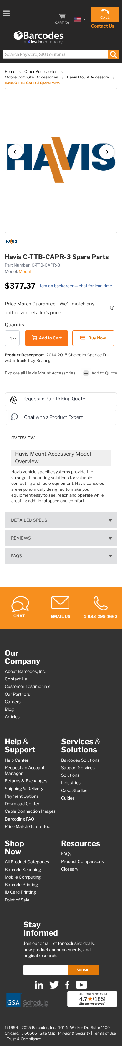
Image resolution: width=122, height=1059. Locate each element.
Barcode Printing (21, 884)
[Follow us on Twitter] (54, 987)
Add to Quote (104, 372)
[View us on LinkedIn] (39, 987)
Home (10, 71)
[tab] (61, 435)
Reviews (21, 537)
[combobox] (60, 54)
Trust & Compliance (24, 1039)
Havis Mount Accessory (88, 77)
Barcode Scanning (23, 869)
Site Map (47, 1033)
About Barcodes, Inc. (25, 671)
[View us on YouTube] (81, 987)
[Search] (113, 54)
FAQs (16, 555)
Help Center (16, 760)
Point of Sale (17, 899)
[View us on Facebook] (67, 987)
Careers (13, 701)
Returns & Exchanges (26, 780)
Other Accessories (41, 71)
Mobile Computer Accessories (32, 77)
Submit (83, 970)
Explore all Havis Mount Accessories (40, 372)
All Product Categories (27, 861)
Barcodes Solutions (80, 760)
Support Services (78, 767)
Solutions (70, 775)
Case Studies (74, 790)
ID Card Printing (20, 892)
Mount (25, 271)
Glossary (69, 868)
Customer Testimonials (27, 686)
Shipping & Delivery (24, 788)
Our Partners (17, 694)
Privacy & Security (74, 1033)
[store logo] (38, 38)
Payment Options (22, 796)
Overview (23, 437)
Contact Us (102, 25)
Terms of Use (104, 1033)
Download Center (22, 803)
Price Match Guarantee (27, 826)
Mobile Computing (23, 877)
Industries (71, 782)
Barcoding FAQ (19, 818)
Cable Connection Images (30, 811)
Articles (12, 716)
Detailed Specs (29, 520)
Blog (9, 709)
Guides (68, 798)
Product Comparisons (82, 861)
